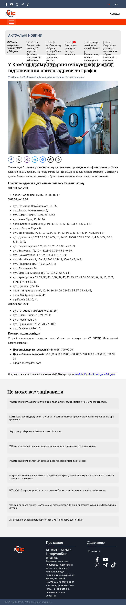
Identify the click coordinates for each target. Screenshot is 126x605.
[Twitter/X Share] (19, 159)
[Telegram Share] (35, 159)
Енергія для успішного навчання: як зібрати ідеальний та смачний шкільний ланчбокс (110, 54)
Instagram (100, 374)
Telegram (110, 374)
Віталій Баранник (75, 77)
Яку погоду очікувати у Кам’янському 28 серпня (35, 431)
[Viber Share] (27, 159)
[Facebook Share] (11, 159)
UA (108, 4)
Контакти (94, 551)
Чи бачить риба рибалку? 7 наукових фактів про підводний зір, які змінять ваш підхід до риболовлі (34, 54)
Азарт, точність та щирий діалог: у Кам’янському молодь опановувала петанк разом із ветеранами (92, 54)
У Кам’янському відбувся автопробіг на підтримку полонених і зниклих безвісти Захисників (53, 54)
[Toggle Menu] (11, 22)
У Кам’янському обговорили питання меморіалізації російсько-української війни (52, 446)
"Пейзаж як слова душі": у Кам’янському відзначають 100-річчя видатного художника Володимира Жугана (62, 506)
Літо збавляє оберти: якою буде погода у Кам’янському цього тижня (46, 519)
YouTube (79, 374)
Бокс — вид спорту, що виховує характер (71, 48)
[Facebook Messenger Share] (43, 159)
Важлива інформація (37, 77)
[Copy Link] (58, 159)
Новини (60, 77)
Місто (52, 77)
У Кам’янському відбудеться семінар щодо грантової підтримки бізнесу (47, 461)
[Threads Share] (50, 159)
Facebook (89, 374)
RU (116, 4)
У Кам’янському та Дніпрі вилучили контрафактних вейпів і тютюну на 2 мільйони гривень (58, 402)
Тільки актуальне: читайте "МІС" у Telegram (14, 47)
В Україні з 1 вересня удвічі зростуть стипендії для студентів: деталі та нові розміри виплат (57, 490)
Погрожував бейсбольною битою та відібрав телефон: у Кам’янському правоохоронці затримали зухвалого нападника (61, 477)
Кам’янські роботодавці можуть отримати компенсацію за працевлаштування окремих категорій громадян (61, 418)
